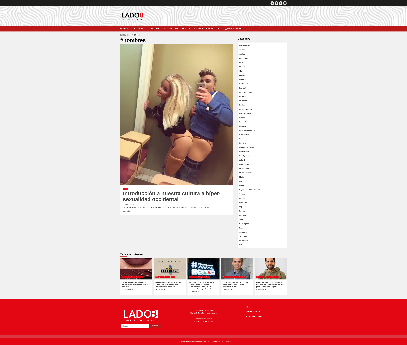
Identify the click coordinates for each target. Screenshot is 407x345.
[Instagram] (272, 3)
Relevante (243, 215)
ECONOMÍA (139, 29)
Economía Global (245, 92)
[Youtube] (285, 3)
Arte (241, 62)
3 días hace (227, 289)
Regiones (242, 207)
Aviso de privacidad (253, 311)
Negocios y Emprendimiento (249, 190)
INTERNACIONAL (214, 29)
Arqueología (243, 58)
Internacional (244, 151)
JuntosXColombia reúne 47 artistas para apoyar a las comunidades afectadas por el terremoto (168, 284)
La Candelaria (244, 164)
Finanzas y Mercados (247, 130)
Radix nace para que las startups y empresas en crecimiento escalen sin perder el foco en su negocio (270, 284)
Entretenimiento (245, 113)
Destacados (243, 84)
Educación (243, 101)
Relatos (242, 211)
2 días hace (127, 289)
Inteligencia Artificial (247, 147)
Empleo (242, 105)
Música (242, 177)
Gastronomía (244, 134)
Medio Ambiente (245, 173)
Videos (241, 245)
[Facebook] (276, 3)
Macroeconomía (245, 168)
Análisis (242, 50)
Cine (241, 71)
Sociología (243, 232)
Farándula (243, 122)
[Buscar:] (135, 326)
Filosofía (242, 126)
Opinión (242, 194)
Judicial (242, 160)
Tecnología (243, 236)
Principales (243, 202)
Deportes (242, 79)
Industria (242, 143)
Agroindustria (244, 45)
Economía (242, 88)
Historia (242, 139)
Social (241, 228)
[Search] (285, 29)
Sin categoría (244, 224)
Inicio (248, 307)
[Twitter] (280, 3)
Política (242, 198)
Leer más (126, 211)
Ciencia (242, 67)
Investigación (244, 156)
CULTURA (154, 29)
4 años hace (128, 204)
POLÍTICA (124, 29)
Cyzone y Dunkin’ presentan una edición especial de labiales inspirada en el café (135, 284)
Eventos (242, 118)
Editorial (242, 96)
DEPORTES (198, 29)
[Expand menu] (130, 29)
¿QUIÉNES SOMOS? (234, 29)
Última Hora (243, 241)
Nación (241, 181)
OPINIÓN (186, 29)
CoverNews (216, 342)
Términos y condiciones (254, 316)
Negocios (242, 185)
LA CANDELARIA (172, 29)
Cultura (126, 189)
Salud (241, 219)
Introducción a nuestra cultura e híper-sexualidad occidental (172, 196)
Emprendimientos (245, 109)
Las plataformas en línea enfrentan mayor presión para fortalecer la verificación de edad (235, 284)
